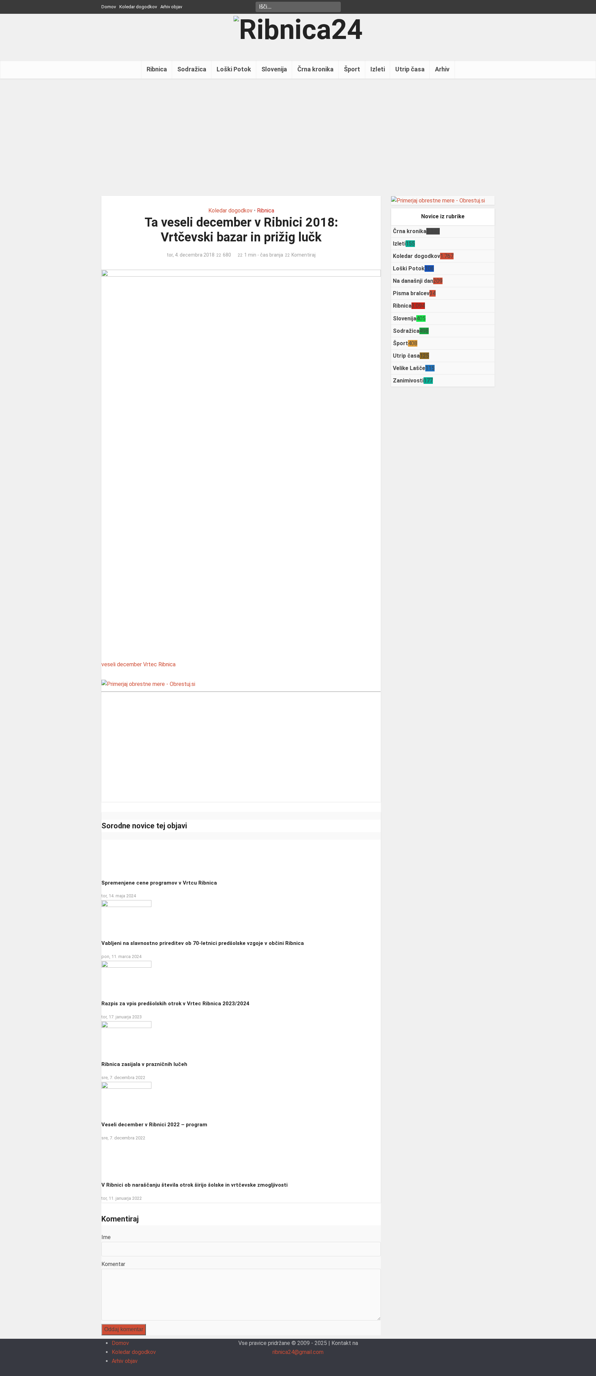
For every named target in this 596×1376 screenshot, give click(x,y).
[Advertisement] (298, 137)
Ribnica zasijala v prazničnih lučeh (144, 1064)
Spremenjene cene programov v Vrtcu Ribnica (159, 883)
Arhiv (442, 69)
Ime (106, 1237)
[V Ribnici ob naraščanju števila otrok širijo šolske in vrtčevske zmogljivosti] (124, 1159)
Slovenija (274, 69)
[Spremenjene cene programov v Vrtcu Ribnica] (124, 856)
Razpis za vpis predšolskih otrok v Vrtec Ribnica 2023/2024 (175, 1003)
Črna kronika (315, 69)
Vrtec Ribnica (159, 664)
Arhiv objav (171, 6)
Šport (352, 69)
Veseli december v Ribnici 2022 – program (154, 1124)
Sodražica (191, 69)
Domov (108, 6)
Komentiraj (303, 255)
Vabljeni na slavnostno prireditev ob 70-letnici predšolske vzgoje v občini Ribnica (202, 943)
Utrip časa (410, 69)
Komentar (113, 1264)
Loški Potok (234, 69)
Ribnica (157, 69)
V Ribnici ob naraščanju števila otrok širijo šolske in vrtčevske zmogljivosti (194, 1185)
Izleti (377, 69)
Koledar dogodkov (138, 6)
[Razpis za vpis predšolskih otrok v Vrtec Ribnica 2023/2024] (126, 977)
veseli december (121, 664)
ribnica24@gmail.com (298, 1352)
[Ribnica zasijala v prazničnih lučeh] (126, 1038)
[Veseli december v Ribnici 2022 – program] (126, 1098)
